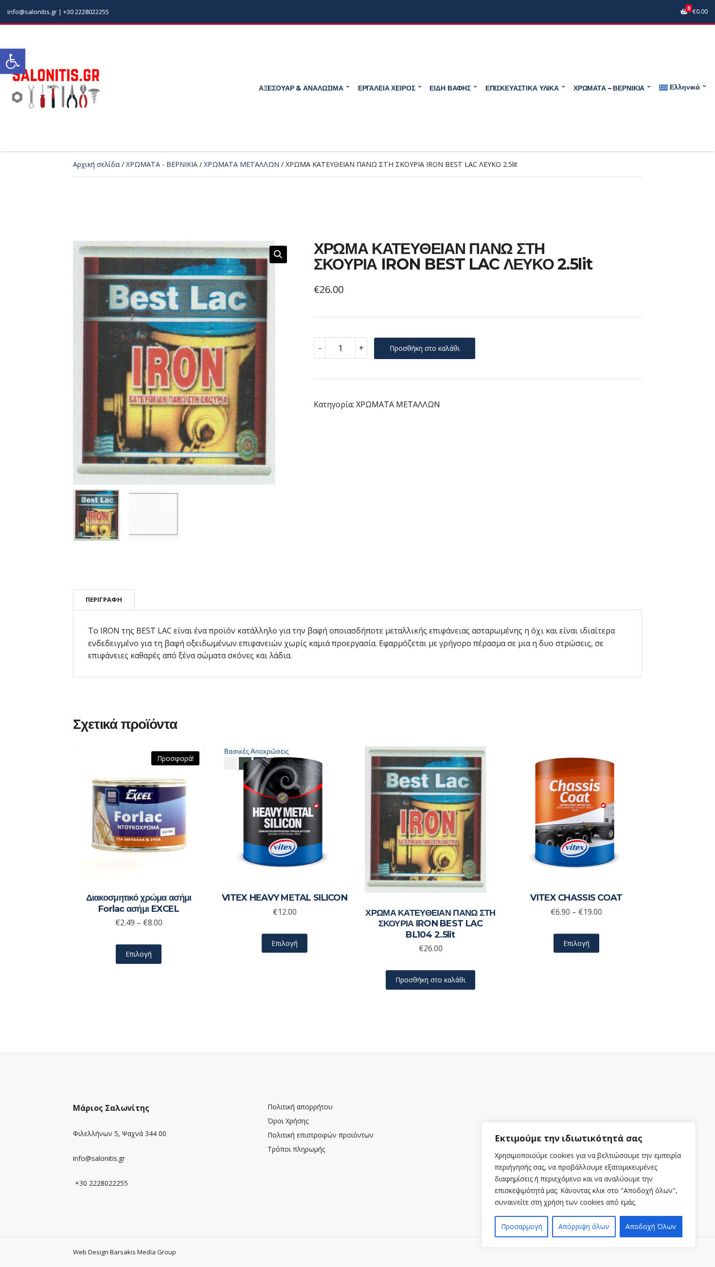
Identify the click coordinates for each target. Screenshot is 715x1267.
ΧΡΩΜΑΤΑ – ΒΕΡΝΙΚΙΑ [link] (608, 88)
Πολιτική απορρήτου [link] (300, 1106)
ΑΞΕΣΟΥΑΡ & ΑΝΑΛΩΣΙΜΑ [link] (301, 88)
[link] (12, 61)
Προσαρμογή (521, 1226)
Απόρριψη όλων (583, 1226)
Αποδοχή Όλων (651, 1226)
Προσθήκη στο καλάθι (425, 348)
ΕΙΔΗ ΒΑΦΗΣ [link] (450, 88)
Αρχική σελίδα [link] (96, 164)
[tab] (104, 599)
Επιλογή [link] (138, 954)
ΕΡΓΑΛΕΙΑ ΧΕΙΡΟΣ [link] (386, 88)
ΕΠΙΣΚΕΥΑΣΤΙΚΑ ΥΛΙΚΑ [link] (522, 88)
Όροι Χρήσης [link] (288, 1120)
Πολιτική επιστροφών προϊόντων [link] (321, 1135)
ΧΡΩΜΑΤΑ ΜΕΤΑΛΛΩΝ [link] (241, 164)
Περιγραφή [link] (104, 599)
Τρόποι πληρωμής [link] (296, 1149)
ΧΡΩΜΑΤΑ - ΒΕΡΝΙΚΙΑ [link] (161, 164)
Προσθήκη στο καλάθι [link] (430, 979)
